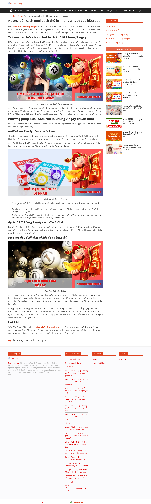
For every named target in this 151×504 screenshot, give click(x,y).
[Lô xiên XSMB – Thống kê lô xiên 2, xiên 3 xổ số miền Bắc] (114, 92)
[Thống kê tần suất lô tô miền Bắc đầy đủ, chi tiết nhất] (114, 105)
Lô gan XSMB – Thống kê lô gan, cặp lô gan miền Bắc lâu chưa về (132, 121)
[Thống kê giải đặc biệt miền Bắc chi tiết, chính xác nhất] (114, 144)
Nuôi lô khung (75, 11)
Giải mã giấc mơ (127, 11)
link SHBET (123, 359)
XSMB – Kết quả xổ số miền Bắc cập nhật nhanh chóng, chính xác (76, 488)
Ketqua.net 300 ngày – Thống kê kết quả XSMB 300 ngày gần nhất (76, 399)
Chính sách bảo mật (73, 359)
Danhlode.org (13, 363)
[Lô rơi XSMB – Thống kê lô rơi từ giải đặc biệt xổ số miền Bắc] (114, 79)
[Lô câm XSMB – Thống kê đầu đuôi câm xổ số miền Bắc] (114, 131)
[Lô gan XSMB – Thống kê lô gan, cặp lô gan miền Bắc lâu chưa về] (114, 118)
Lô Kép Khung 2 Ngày (115, 42)
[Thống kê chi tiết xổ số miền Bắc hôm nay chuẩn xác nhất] (114, 53)
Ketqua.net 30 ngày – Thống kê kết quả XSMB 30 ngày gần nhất (76, 390)
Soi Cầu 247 (111, 26)
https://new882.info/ (29, 500)
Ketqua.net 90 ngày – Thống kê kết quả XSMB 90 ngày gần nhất (76, 416)
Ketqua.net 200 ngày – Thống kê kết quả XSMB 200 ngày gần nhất (76, 381)
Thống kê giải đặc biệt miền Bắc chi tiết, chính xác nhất (132, 147)
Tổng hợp (20, 16)
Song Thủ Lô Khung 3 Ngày (118, 34)
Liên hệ (68, 423)
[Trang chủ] (10, 10)
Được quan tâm (125, 49)
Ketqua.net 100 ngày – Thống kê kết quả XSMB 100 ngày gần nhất (76, 373)
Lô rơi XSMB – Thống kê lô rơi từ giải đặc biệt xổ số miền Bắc (132, 82)
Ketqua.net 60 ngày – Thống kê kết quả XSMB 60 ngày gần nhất (76, 408)
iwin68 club (96, 359)
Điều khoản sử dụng (73, 363)
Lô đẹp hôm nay (59, 11)
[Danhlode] (13, 358)
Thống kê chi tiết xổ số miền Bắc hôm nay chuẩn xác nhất (133, 56)
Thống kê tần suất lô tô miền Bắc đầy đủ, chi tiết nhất (132, 108)
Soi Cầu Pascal (91, 11)
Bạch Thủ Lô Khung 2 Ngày (118, 38)
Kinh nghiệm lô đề (109, 11)
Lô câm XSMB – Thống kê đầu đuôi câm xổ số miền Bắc (133, 134)
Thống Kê (43, 11)
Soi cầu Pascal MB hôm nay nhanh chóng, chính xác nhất (132, 69)
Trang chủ (11, 16)
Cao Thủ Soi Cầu (113, 30)
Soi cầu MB (31, 11)
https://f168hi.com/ (99, 363)
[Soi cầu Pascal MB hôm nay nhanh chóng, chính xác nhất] (114, 66)
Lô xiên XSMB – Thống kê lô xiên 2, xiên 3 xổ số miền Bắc (132, 95)
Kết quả (18, 11)
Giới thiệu (69, 367)
